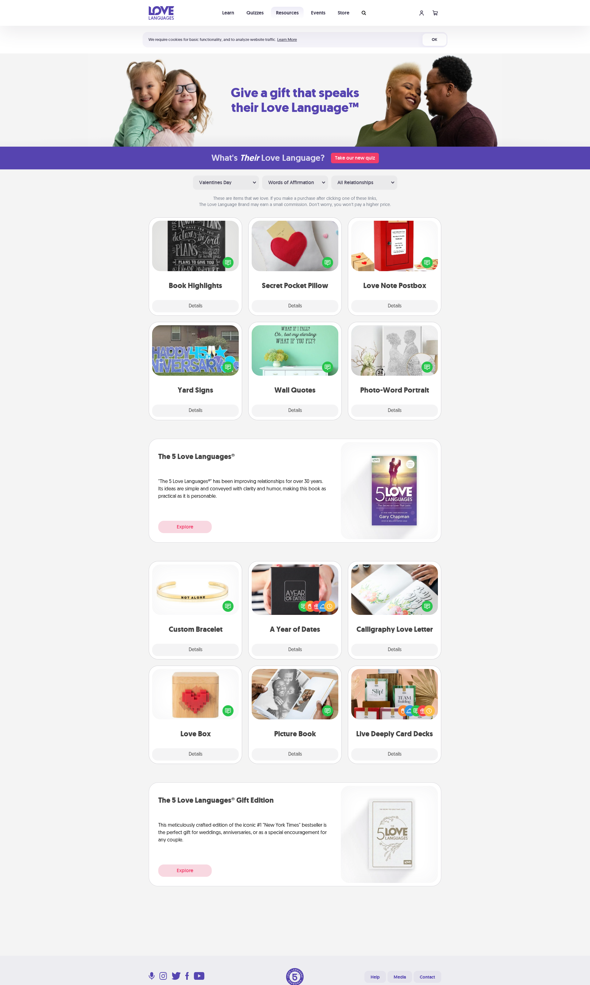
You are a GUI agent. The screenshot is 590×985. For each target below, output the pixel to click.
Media (400, 977)
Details (196, 306)
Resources (287, 13)
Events (318, 13)
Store (343, 13)
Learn (228, 13)
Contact (427, 977)
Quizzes (255, 13)
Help (375, 977)
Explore (185, 527)
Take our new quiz (355, 158)
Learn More (287, 39)
